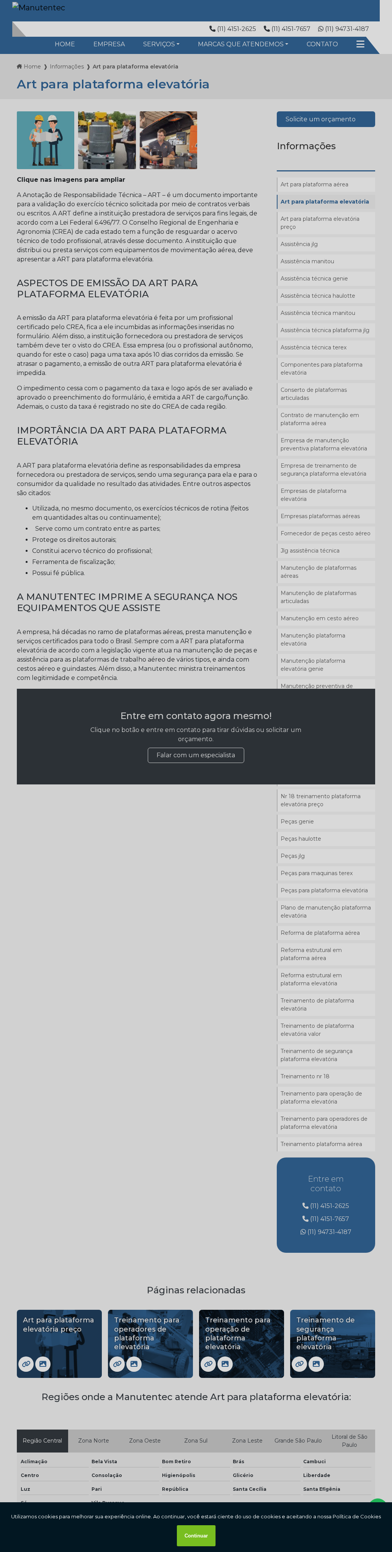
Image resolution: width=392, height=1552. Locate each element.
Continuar (196, 1536)
